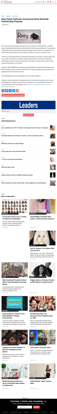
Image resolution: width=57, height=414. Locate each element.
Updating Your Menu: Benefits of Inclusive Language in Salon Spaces (13, 350)
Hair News (5, 310)
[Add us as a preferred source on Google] (17, 90)
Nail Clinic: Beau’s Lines (8, 167)
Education (15, 16)
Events (2, 141)
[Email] (2, 90)
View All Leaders (28, 115)
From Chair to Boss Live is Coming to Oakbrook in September (14, 218)
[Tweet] (13, 90)
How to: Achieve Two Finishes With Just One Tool (42, 249)
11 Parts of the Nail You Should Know (11, 159)
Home (2, 16)
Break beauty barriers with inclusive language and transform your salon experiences (13, 356)
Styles (2, 149)
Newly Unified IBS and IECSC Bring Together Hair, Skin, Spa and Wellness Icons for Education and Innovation (41, 322)
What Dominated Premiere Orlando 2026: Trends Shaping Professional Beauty (23, 183)
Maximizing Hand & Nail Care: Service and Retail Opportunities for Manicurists (13, 383)
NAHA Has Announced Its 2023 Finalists (12, 143)
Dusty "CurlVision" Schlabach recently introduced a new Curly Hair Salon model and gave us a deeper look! (41, 352)
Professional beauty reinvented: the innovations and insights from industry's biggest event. (13, 288)
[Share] (6, 90)
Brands (2, 125)
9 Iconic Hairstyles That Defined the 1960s (13, 151)
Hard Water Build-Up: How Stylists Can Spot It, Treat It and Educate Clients (22, 135)
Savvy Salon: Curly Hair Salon (40, 347)
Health (2, 157)
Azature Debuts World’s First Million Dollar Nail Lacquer (17, 175)
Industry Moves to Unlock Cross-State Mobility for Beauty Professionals (13, 316)
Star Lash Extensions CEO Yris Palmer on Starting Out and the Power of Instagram (24, 128)
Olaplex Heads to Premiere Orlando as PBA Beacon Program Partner (42, 281)
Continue (36, 407)
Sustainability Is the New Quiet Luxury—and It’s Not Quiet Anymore (42, 218)
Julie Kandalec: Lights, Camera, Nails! (41, 382)
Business (8, 16)
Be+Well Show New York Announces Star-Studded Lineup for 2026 (41, 316)
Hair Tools (33, 245)
